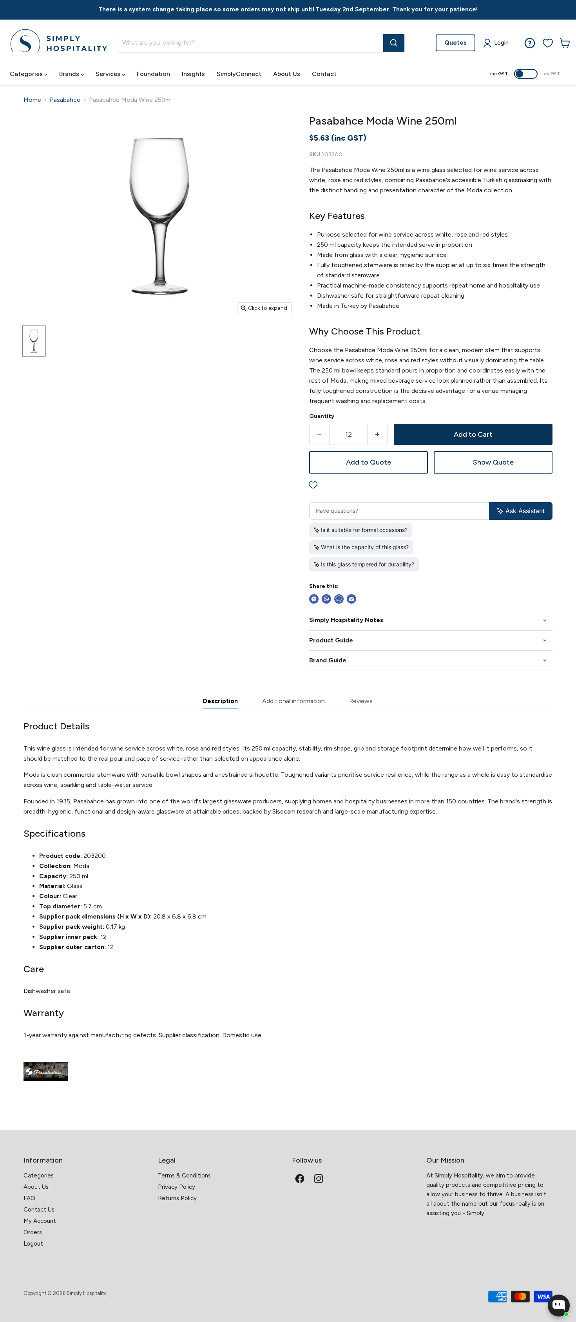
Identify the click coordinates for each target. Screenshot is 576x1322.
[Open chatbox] (559, 1306)
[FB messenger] (314, 599)
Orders (33, 1232)
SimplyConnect (239, 74)
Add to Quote (368, 462)
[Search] (393, 43)
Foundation (153, 74)
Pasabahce (65, 99)
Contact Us (39, 1209)
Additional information (293, 701)
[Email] (351, 599)
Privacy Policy (176, 1186)
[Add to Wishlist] (430, 485)
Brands (70, 74)
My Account (40, 1220)
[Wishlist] (547, 43)
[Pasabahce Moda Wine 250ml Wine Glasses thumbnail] (34, 341)
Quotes (455, 42)
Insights (193, 74)
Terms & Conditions (184, 1175)
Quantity (321, 416)
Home (32, 99)
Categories (27, 74)
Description (220, 701)
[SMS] (339, 599)
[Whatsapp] (326, 599)
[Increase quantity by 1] (378, 434)
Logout (33, 1243)
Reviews (361, 701)
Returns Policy (177, 1198)
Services (109, 74)
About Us (286, 74)
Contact (324, 74)
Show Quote (493, 462)
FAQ (29, 1198)
